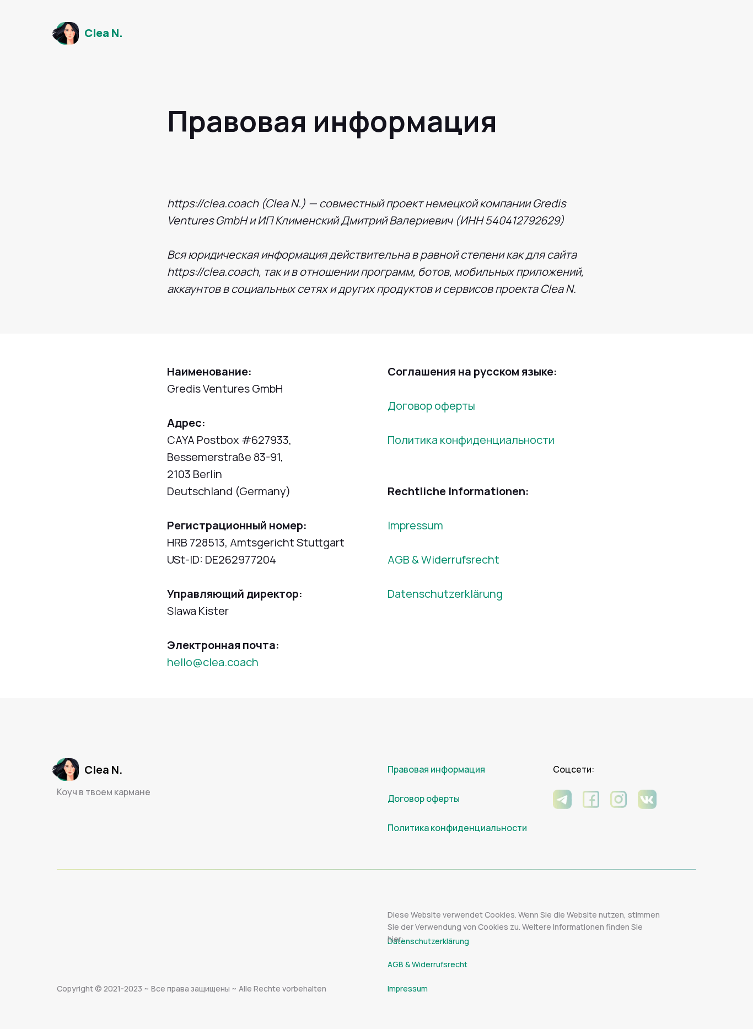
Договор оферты (431, 405)
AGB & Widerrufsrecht (443, 559)
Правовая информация (436, 769)
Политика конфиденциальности (471, 439)
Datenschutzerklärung (445, 593)
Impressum (415, 525)
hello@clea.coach (213, 662)
